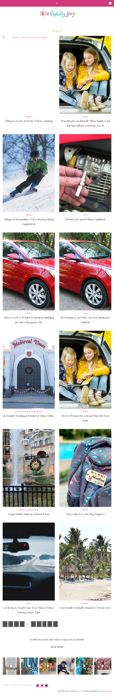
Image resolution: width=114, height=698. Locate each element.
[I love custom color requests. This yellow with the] (47, 666)
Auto (85, 215)
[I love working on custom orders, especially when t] (11, 666)
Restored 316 (105, 691)
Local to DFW (21, 411)
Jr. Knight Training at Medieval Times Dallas (29, 416)
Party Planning (24, 685)
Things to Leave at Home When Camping (29, 121)
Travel (29, 116)
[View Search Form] (110, 3)
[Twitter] (42, 686)
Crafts (6, 685)
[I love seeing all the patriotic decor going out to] (66, 666)
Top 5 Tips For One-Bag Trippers (85, 514)
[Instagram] (46, 686)
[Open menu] (57, 3)
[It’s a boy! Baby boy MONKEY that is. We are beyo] (84, 666)
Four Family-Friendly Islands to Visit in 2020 (85, 608)
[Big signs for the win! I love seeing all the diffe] (29, 666)
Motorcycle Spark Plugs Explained (85, 219)
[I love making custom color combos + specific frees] (102, 666)
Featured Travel (35, 411)
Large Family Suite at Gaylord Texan (28, 514)
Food (13, 685)
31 (50, 624)
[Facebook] (38, 686)
